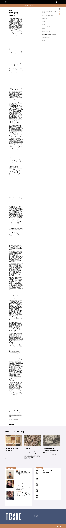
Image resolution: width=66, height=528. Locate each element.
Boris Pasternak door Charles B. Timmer (48, 13)
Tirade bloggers (36, 513)
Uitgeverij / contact (28, 1)
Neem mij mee (44, 18)
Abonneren (21, 5)
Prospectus (36, 1)
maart (37, 474)
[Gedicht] (43, 23)
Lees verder (7, 459)
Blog (9, 5)
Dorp (24, 498)
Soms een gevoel (44, 20)
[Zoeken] (56, 2)
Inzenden (38, 5)
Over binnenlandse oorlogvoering (47, 37)
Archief (26, 5)
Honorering (36, 516)
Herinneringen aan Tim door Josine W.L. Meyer (49, 32)
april (37, 473)
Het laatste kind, (26, 497)
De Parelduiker (51, 1)
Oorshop (17, 1)
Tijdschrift (14, 5)
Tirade (46, 1)
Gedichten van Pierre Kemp (46, 31)
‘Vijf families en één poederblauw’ (47, 35)
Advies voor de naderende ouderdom (47, 15)
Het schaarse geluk (45, 38)
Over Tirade (32, 5)
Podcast (41, 1)
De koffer (43, 24)
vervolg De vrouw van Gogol (46, 29)
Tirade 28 (59, 13)
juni (36, 471)
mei (36, 472)
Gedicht (43, 21)
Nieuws (12, 1)
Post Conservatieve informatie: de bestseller (49, 34)
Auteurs (22, 1)
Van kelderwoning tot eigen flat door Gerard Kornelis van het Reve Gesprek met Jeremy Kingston (48, 27)
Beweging (43, 40)
